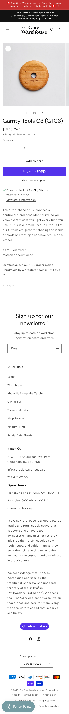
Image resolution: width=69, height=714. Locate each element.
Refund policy (31, 694)
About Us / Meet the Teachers (26, 393)
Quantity (8, 140)
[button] (7, 30)
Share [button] (10, 286)
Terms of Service (18, 410)
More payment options (34, 180)
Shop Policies (15, 418)
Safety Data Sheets (19, 435)
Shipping (7, 134)
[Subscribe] (57, 348)
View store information (21, 200)
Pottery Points (16, 426)
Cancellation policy (49, 706)
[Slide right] (43, 113)
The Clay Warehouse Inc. (32, 690)
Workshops (14, 385)
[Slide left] (26, 113)
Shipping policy (47, 700)
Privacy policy (49, 694)
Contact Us (14, 401)
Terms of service (26, 700)
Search (11, 376)
